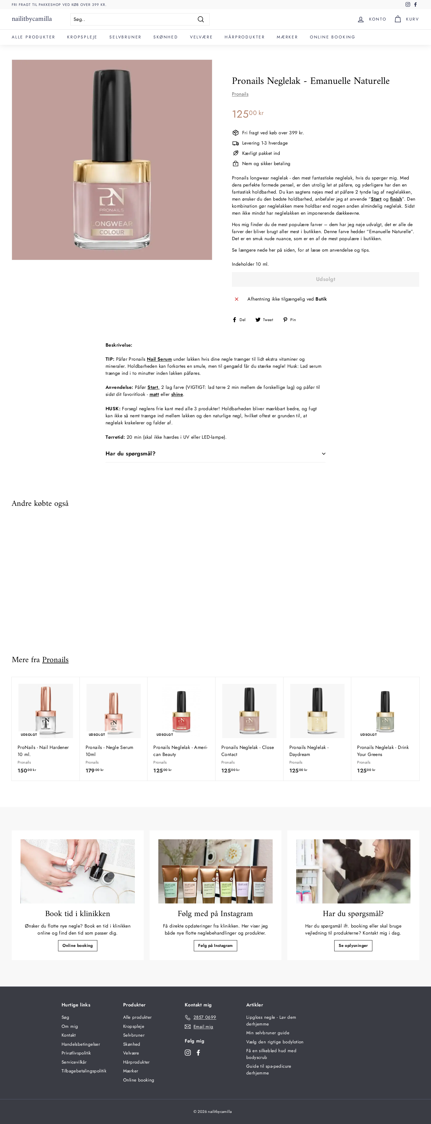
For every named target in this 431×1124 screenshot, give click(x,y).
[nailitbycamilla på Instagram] (188, 1052)
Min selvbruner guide (267, 1033)
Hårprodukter (245, 37)
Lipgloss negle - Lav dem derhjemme (271, 1020)
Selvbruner (125, 37)
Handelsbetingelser (81, 1044)
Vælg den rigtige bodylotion (275, 1042)
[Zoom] (112, 160)
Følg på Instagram (215, 945)
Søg (65, 1017)
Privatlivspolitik (76, 1053)
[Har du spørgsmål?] (353, 871)
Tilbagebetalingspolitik (84, 1071)
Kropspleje (82, 37)
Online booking (333, 37)
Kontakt (69, 1035)
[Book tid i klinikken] (78, 871)
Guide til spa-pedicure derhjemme (268, 1069)
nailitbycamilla (32, 19)
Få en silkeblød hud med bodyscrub (271, 1054)
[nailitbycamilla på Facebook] (198, 1052)
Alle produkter (33, 37)
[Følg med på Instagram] (215, 871)
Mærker (287, 37)
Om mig (70, 1026)
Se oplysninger (353, 945)
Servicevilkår (74, 1062)
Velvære (201, 37)
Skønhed (165, 37)
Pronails (240, 94)
